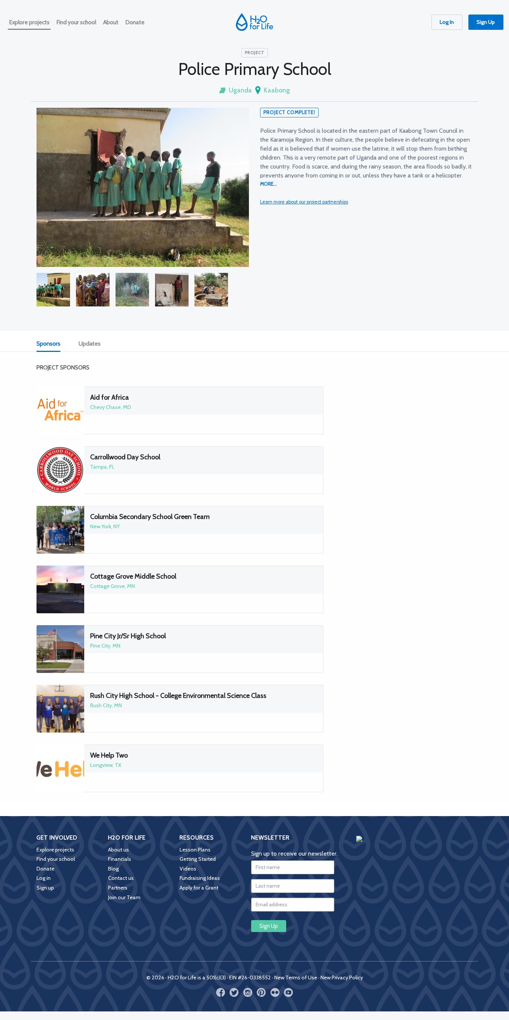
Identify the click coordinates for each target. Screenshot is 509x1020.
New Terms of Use (295, 977)
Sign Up (486, 22)
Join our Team (124, 897)
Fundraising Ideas (200, 878)
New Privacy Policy (341, 977)
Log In (447, 22)
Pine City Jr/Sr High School (128, 636)
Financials (119, 859)
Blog (113, 868)
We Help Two (109, 755)
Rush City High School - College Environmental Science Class (178, 696)
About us (118, 849)
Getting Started (198, 859)
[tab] (53, 344)
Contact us (121, 878)
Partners (117, 887)
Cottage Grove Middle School (133, 576)
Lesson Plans (195, 849)
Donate (45, 868)
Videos (188, 868)
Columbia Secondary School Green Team (150, 517)
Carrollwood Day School (125, 457)
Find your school (56, 859)
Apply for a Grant (199, 887)
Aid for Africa (109, 397)
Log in (44, 878)
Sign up (45, 887)
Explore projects (55, 849)
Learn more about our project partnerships (304, 202)
